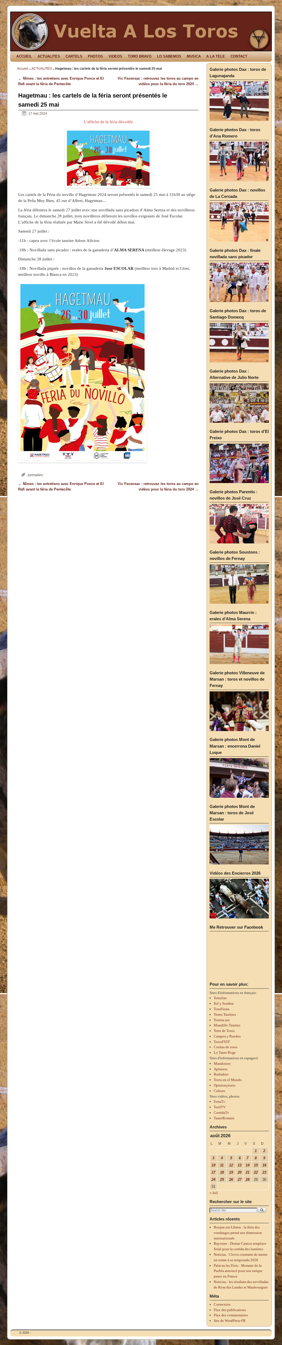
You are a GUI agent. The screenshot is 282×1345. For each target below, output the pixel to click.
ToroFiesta (221, 1009)
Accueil (22, 69)
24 (213, 1179)
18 (222, 1172)
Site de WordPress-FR (230, 1321)
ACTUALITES (48, 56)
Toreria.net (222, 1020)
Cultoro (219, 1091)
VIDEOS (115, 56)
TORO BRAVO (139, 56)
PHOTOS (95, 56)
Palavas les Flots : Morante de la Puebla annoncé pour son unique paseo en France (238, 1271)
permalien (35, 475)
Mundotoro (222, 1063)
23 (264, 1172)
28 (248, 1179)
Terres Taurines (225, 1014)
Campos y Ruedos (227, 1036)
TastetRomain (224, 1118)
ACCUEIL (24, 56)
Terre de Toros (224, 1031)
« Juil (214, 1193)
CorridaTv (221, 1112)
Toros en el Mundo (228, 1080)
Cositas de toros (225, 1047)
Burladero (221, 1074)
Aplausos (220, 1069)
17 (213, 1172)
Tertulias (220, 998)
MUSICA (194, 56)
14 (248, 1165)
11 (222, 1165)
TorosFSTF (222, 1042)
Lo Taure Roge (225, 1052)
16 (264, 1165)
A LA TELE (215, 56)
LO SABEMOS (169, 56)
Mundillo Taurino (227, 1025)
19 (231, 1172)
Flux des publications (230, 1310)
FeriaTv (219, 1101)
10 (213, 1165)
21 (248, 1172)
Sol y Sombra (224, 1003)
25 (222, 1179)
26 (231, 1179)
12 (231, 1165)
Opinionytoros (224, 1085)
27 (240, 1179)
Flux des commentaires (231, 1315)
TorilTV (220, 1107)
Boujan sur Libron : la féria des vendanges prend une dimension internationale (238, 1232)
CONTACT (239, 56)
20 (240, 1172)
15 (256, 1165)
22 (256, 1172)
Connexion (222, 1304)
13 (240, 1165)
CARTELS (74, 56)
